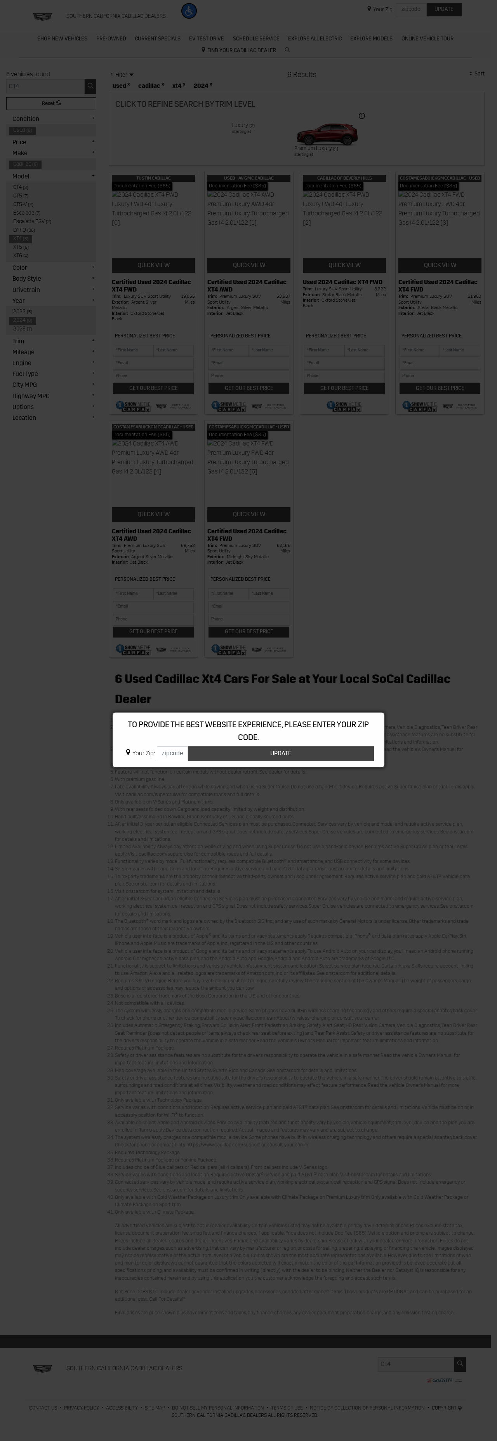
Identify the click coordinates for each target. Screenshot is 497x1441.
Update (281, 754)
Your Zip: (143, 754)
